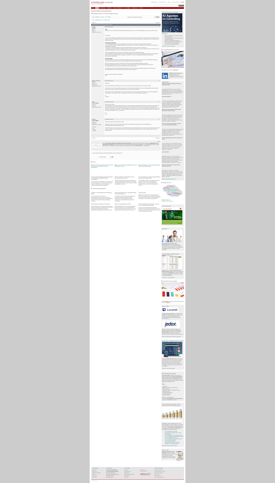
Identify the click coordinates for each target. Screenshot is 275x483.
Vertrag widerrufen (112, 471)
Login (183, 2)
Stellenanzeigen (165, 82)
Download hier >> (146, 145)
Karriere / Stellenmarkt (118, 8)
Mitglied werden (154, 2)
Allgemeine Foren (100, 10)
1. (159, 26)
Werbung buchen (175, 2)
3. (159, 101)
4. (159, 119)
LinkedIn (95, 477)
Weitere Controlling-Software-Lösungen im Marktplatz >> (171, 336)
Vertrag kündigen (112, 470)
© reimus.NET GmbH (95, 480)
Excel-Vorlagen (127, 8)
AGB (94, 474)
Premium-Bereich (162, 2)
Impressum (110, 477)
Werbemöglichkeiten (97, 472)
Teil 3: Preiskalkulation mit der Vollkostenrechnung (173, 435)
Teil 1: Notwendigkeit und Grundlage (171, 431)
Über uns (95, 471)
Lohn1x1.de (158, 474)
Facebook (95, 475)
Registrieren (97, 17)
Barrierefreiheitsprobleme (130, 474)
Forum (97, 8)
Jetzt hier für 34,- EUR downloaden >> (168, 277)
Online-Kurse (135, 8)
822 (96, 83)
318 (96, 122)
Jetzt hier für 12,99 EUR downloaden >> (169, 46)
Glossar (141, 8)
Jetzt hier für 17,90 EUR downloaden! (168, 368)
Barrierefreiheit (111, 472)
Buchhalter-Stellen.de (159, 472)
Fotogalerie (94, 130)
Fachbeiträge (102, 8)
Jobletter (127, 477)
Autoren (169, 2)
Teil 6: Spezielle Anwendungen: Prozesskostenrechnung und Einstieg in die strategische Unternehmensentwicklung (172, 442)
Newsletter (127, 475)
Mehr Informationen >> (166, 318)
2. (159, 80)
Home (92, 10)
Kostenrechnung (108, 10)
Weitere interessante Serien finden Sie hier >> (170, 445)
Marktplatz (109, 8)
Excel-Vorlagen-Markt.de (160, 477)
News (93, 8)
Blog (93, 128)
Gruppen (94, 129)
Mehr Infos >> (169, 94)
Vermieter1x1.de (158, 475)
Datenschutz (110, 475)
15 (95, 104)
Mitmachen (127, 472)
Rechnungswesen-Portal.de (160, 471)
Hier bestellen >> (174, 399)
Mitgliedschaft (128, 471)
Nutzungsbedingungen (113, 474)
